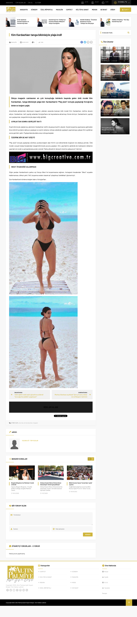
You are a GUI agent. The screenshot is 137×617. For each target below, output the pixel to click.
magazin (35, 423)
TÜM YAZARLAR (20, 3)
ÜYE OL (30, 3)
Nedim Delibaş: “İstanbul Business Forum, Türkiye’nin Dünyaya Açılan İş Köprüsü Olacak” (89, 22)
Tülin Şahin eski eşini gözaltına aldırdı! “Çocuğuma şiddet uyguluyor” (29, 396)
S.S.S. (106, 582)
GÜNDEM (34, 10)
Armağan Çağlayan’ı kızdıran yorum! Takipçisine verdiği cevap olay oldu (80, 484)
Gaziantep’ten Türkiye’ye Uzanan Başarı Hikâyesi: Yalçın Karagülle (57, 21)
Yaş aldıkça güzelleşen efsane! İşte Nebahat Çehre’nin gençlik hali (114, 111)
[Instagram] (20, 590)
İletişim (104, 593)
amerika (21, 423)
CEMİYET (69, 10)
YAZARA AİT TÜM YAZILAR (30, 440)
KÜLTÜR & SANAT (82, 10)
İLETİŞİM (38, 3)
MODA (74, 582)
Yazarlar (107, 588)
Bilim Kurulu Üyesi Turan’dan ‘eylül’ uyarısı (51, 483)
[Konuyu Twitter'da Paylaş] (85, 42)
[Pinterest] (17, 590)
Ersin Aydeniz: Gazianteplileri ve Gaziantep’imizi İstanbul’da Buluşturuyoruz (23, 23)
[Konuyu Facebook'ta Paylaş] (81, 42)
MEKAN (94, 10)
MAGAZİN (59, 10)
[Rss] (26, 590)
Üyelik (106, 577)
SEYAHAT (103, 10)
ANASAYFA (9, 3)
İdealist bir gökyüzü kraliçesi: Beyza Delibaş (114, 93)
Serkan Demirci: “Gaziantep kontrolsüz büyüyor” (115, 57)
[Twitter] (10, 590)
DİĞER (112, 10)
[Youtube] (14, 590)
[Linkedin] (23, 590)
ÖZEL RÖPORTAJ (47, 10)
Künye (106, 571)
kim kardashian (28, 423)
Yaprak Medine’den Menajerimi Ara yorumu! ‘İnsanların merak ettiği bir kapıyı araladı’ (113, 74)
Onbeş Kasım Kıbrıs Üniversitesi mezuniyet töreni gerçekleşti (21, 483)
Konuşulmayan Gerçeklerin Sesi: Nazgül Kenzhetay (113, 129)
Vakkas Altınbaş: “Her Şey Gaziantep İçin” (120, 20)
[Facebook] (7, 590)
